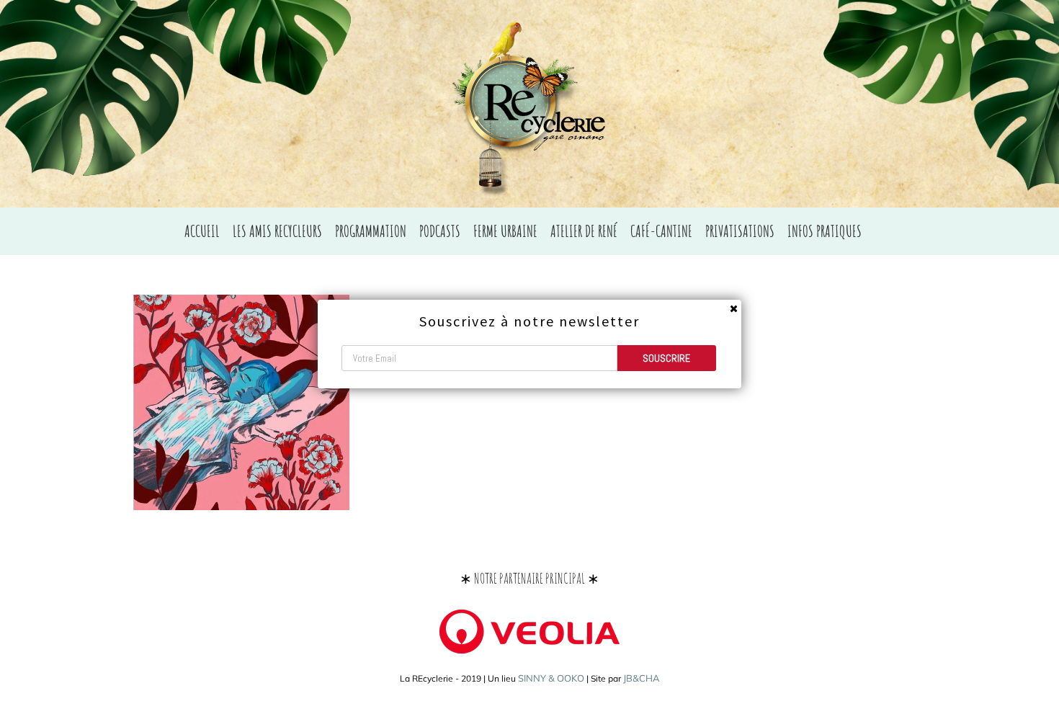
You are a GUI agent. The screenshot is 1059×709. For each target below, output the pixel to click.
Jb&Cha (641, 678)
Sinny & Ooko (551, 678)
